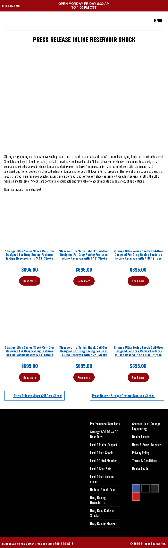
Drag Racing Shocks (103, 523)
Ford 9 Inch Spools (101, 452)
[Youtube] (136, 496)
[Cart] (164, 6)
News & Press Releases (147, 444)
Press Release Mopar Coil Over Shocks (37, 395)
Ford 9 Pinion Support (103, 444)
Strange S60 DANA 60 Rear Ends (104, 434)
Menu (158, 20)
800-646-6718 (11, 6)
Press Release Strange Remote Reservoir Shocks (123, 395)
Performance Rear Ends (105, 423)
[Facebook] (136, 488)
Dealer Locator (141, 436)
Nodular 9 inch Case (102, 489)
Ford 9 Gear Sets (100, 468)
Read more (29, 281)
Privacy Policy (140, 452)
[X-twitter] (145, 488)
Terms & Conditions (144, 460)
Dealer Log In (140, 468)
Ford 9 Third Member (103, 460)
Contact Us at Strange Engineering (146, 426)
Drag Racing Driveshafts (98, 500)
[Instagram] (155, 488)
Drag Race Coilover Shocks (102, 513)
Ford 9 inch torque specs (102, 479)
